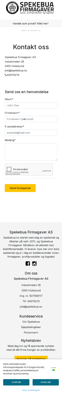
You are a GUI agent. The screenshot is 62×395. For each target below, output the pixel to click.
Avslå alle (16, 382)
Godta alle (46, 382)
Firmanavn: (12, 112)
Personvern (31, 332)
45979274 (33, 301)
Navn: (9, 99)
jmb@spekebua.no (31, 306)
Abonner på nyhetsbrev (31, 358)
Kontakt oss (35, 30)
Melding (10, 140)
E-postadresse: (14, 126)
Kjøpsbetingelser (31, 327)
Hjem (24, 30)
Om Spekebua (31, 321)
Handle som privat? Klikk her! (30, 23)
